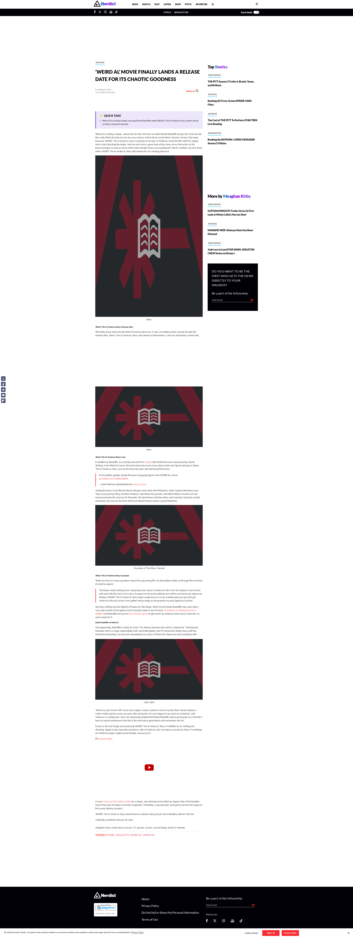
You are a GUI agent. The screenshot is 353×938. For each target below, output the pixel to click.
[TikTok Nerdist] (116, 12)
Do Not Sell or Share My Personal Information (170, 912)
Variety (148, 462)
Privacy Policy (150, 906)
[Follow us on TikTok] (241, 921)
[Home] (105, 897)
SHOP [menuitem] (178, 4)
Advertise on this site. (105, 913)
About (145, 899)
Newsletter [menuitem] (181, 12)
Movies (100, 62)
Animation (214, 133)
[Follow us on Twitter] (214, 921)
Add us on (190, 91)
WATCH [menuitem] (146, 4)
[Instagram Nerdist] (105, 12)
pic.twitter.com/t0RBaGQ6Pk (113, 478)
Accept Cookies (290, 933)
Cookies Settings (251, 933)
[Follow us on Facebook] (207, 921)
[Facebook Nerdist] (95, 12)
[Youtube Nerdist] (111, 12)
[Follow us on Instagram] (223, 921)
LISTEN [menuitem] (167, 4)
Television (214, 75)
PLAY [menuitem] (157, 4)
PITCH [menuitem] (188, 4)
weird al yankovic (142, 835)
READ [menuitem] (135, 4)
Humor (212, 113)
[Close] (349, 933)
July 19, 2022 (139, 484)
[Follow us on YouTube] (232, 921)
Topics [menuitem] (167, 12)
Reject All (271, 933)
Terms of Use (149, 919)
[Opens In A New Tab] (105, 907)
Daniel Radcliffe (117, 835)
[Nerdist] (105, 4)
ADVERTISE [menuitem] (201, 4)
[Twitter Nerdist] (100, 12)
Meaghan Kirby (104, 89)
